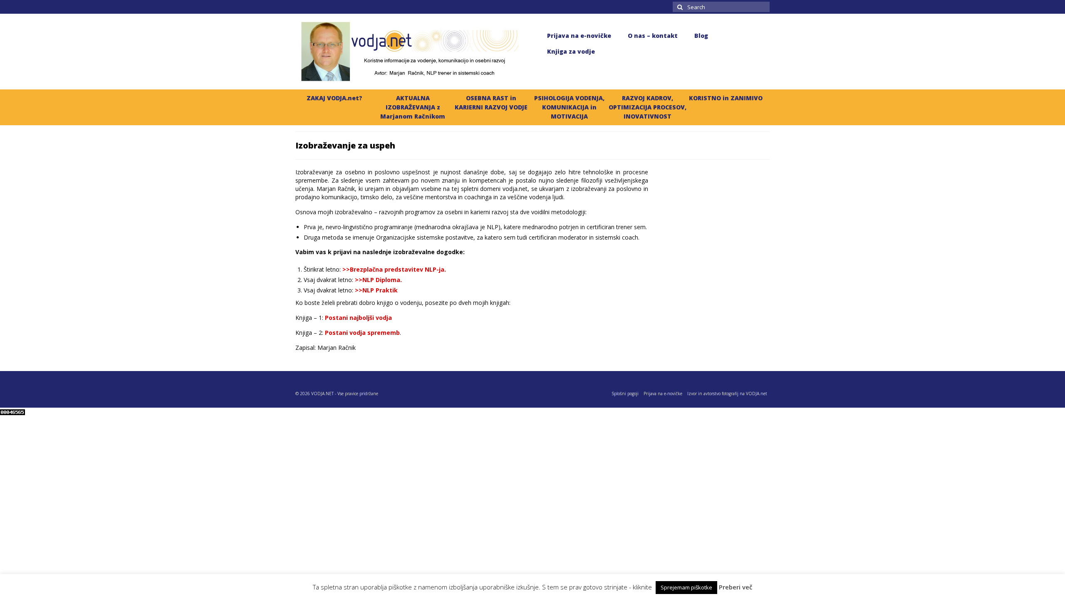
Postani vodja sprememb (362, 333)
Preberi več (735, 587)
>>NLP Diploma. (378, 280)
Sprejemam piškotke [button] (686, 587)
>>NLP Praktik (376, 290)
